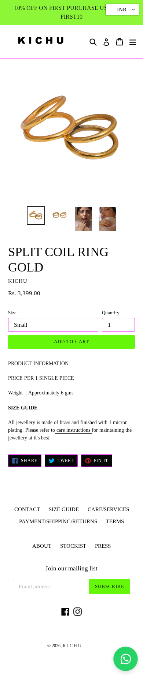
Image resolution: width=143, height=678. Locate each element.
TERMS (115, 521)
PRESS (103, 546)
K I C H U (72, 645)
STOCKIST (73, 546)
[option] (36, 215)
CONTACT (27, 509)
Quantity (111, 312)
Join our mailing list (71, 568)
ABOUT (41, 546)
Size (12, 312)
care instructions (73, 430)
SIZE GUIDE (22, 408)
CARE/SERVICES (108, 509)
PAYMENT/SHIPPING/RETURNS (58, 521)
